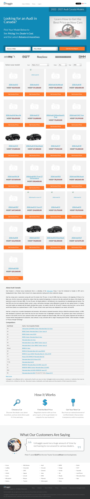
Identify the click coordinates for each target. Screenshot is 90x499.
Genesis (43, 470)
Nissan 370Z (25, 356)
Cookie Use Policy (43, 492)
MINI (42, 476)
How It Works (26, 4)
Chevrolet (26, 468)
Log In (39, 4)
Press (33, 4)
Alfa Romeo (26, 465)
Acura (7, 465)
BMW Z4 (31, 356)
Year (70, 65)
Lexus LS (45, 342)
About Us (64, 488)
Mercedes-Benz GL (39, 354)
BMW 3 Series (25, 331)
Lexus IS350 (33, 334)
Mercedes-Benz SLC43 (28, 359)
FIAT (77, 468)
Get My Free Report (72, 48)
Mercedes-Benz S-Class (28, 342)
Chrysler (43, 468)
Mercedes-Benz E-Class (36, 337)
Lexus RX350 (41, 351)
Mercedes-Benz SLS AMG (28, 373)
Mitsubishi (8, 478)
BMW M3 (24, 364)
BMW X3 (24, 351)
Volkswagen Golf (26, 328)
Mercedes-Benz (80, 476)
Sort (28, 65)
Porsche (61, 478)
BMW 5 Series (25, 337)
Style (55, 65)
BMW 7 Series (38, 342)
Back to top (9, 376)
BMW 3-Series (31, 367)
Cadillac (7, 468)
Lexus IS (45, 331)
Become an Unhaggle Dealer (77, 488)
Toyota (25, 481)
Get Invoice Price (13, 94)
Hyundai (78, 470)
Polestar (43, 478)
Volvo (28, 348)
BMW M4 (24, 367)
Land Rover (79, 473)
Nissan (25, 478)
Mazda (60, 476)
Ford (6, 470)
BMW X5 (24, 354)
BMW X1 (24, 348)
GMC (24, 470)
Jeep (42, 473)
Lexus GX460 (30, 354)
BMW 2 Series (34, 328)
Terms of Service (25, 492)
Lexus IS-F (44, 364)
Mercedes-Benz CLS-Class (29, 340)
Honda (60, 470)
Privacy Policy (33, 492)
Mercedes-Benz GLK (32, 351)
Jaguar (25, 473)
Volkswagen (50, 291)
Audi (42, 465)
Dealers (40, 488)
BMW (60, 465)
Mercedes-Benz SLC (39, 356)
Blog (33, 488)
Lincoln (25, 476)
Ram (77, 478)
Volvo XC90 (48, 354)
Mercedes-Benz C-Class (36, 331)
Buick (77, 465)
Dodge (60, 468)
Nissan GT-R (49, 373)
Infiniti (7, 473)
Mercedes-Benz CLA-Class (46, 328)
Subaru (7, 481)
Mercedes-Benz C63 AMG (34, 364)
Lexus (7, 476)
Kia (59, 473)
